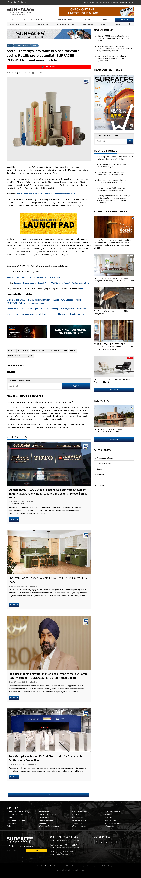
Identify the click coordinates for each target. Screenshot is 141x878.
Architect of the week (48, 814)
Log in (86, 2)
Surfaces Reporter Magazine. (53, 866)
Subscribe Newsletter (114, 811)
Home (9, 45)
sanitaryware (28, 355)
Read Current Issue (108, 70)
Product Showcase (80, 811)
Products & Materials (105, 463)
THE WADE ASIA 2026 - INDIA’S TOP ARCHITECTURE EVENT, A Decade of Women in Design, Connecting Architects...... (114, 48)
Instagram (65, 424)
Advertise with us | (71, 870)
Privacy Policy (111, 820)
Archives (76, 814)
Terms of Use (111, 814)
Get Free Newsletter (103, 2)
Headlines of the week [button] (64, 24)
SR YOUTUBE (54, 277)
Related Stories (105, 151)
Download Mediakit (113, 823)
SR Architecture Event (20, 24)
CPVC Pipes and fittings (58, 350)
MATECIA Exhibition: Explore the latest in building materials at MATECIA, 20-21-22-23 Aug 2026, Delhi (113, 58)
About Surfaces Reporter (25, 397)
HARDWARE (119, 212)
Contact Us (110, 826)
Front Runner (45, 817)
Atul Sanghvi (23, 350)
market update (14, 355)
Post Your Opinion (79, 826)
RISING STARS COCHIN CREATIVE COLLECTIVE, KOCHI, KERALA (108, 431)
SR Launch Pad (42, 24)
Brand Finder (87, 24)
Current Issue (78, 817)
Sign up (92, 2)
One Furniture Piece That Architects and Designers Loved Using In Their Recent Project (114, 280)
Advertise (114, 2)
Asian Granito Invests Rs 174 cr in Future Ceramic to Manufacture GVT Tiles (112, 181)
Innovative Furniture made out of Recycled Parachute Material (112, 381)
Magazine (125, 19)
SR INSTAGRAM (41, 277)
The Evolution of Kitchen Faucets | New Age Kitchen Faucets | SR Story (48, 580)
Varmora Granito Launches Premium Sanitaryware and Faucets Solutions (110, 173)
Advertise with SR (79, 820)
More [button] (118, 24)
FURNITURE (101, 212)
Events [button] (88, 19)
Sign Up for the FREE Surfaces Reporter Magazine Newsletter (42, 427)
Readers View (78, 823)
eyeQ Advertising (106, 866)
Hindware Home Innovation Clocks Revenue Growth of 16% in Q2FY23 (113, 166)
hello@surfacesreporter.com (19, 419)
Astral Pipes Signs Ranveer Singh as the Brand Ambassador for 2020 (46, 193)
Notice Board (103, 30)
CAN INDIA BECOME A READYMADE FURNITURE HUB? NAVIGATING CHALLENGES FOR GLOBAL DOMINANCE (113, 347)
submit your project (52, 419)
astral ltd (11, 350)
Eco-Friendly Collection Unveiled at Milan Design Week (111, 312)
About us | (60, 870)
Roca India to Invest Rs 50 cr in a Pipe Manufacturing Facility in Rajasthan (111, 189)
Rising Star (102, 401)
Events (99, 469)
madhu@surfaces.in (62, 854)
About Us (43, 823)
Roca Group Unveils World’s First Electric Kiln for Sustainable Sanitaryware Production (45, 758)
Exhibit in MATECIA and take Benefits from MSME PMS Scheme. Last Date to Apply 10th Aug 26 (113, 38)
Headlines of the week (22, 45)
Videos (105, 19)
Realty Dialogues (46, 820)
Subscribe (123, 2)
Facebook (33, 424)
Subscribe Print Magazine (49, 826)
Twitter (53, 424)
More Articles (17, 437)
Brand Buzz (44, 811)
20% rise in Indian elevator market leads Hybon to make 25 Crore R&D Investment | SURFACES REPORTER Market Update (48, 676)
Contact (130, 2)
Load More (48, 795)
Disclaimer (110, 817)
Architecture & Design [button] (33, 19)
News (34, 45)
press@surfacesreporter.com (68, 840)
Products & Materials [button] (64, 19)
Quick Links (102, 451)
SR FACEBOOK (13, 277)
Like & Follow (16, 366)
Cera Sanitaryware (38, 350)
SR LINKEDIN (26, 277)
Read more (14, 519)
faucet (72, 350)
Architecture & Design (105, 458)
